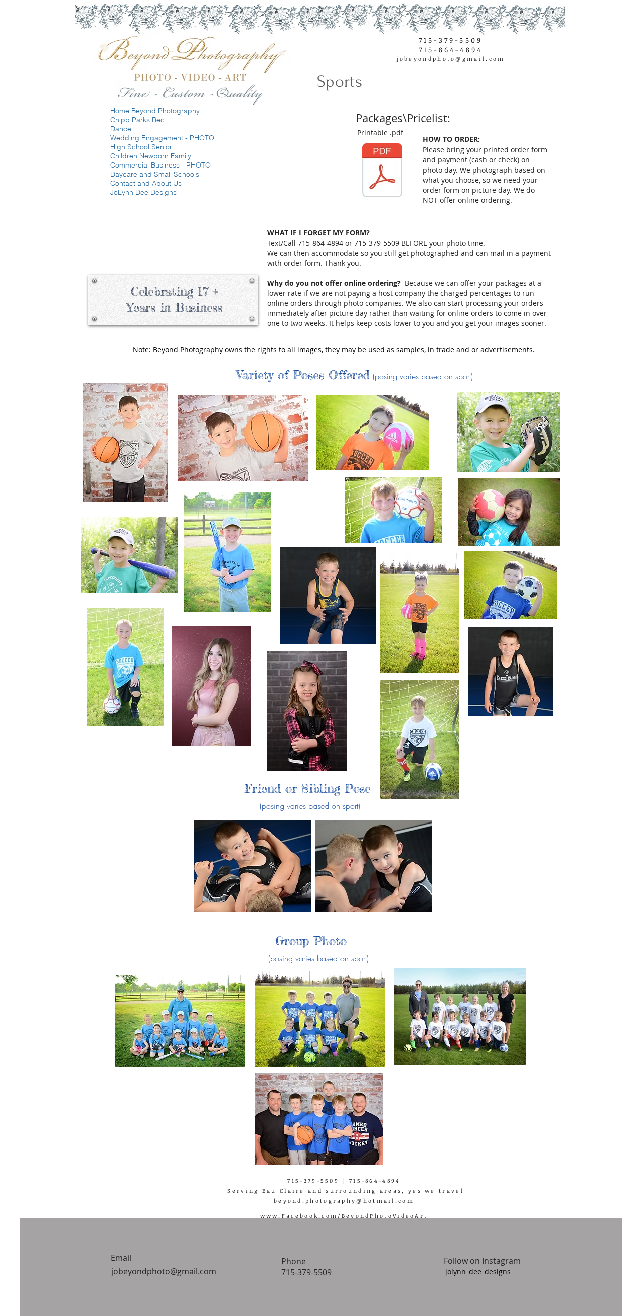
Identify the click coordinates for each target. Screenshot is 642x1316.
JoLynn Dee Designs (143, 192)
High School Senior (141, 146)
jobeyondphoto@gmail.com (451, 58)
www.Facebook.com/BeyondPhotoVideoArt (344, 1215)
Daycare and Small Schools (154, 174)
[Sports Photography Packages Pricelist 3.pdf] (382, 171)
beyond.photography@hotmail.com (344, 1200)
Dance (120, 128)
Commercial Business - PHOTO (160, 165)
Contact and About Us (146, 183)
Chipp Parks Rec (137, 119)
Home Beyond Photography (155, 110)
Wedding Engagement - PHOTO (160, 137)
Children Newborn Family (150, 155)
